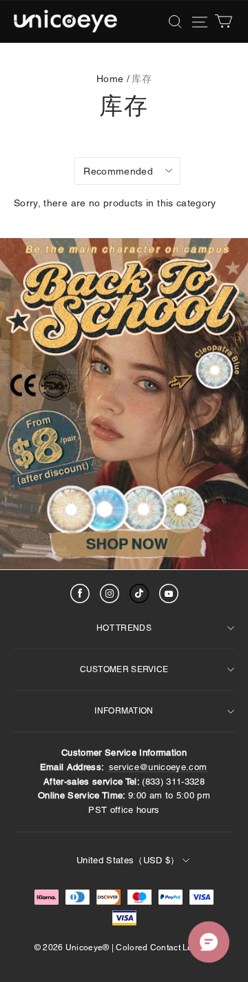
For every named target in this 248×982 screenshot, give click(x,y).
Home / (113, 78)
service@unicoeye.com (158, 767)
